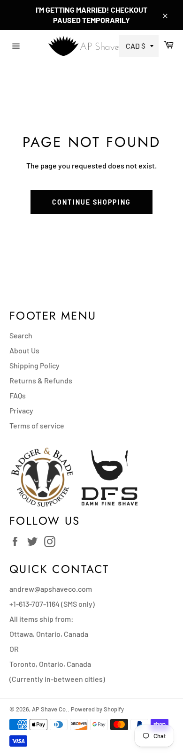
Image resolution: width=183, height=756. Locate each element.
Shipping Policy (34, 365)
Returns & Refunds (40, 380)
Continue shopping (91, 202)
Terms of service (36, 425)
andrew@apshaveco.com (50, 588)
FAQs (17, 395)
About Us (24, 350)
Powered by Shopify (97, 709)
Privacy (21, 410)
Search (20, 335)
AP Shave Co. (50, 709)
